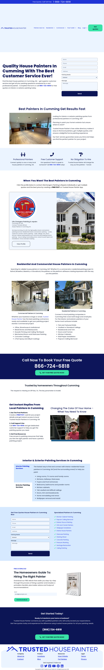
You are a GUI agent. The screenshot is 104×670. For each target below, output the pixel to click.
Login (84, 28)
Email (15, 592)
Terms (83, 656)
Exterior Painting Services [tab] (23, 486)
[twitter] (45, 666)
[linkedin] (62, 666)
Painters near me (39, 28)
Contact (20, 659)
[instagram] (42, 666)
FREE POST (20, 415)
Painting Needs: (66, 75)
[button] (72, 427)
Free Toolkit (71, 28)
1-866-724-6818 (62, 1)
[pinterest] (58, 666)
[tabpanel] (61, 482)
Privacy (84, 659)
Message (64, 81)
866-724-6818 (52, 366)
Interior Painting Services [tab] (22, 467)
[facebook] (49, 666)
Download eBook (22, 600)
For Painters (62, 659)
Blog (79, 28)
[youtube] (54, 666)
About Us (20, 656)
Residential (49, 28)
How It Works (63, 656)
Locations (41, 656)
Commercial (60, 28)
